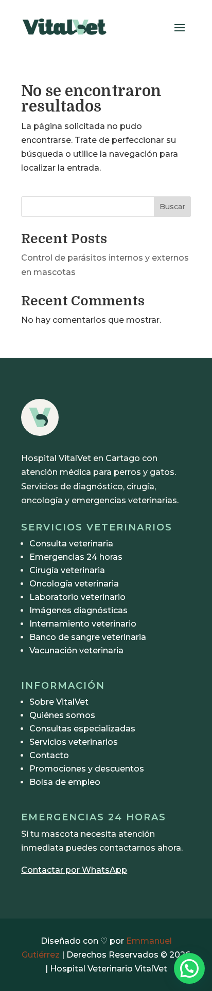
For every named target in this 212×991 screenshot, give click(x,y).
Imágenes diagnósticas (78, 610)
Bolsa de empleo (64, 782)
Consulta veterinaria (71, 543)
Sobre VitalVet (59, 702)
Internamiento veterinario (82, 624)
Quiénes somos (62, 715)
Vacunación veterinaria (76, 650)
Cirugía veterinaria (67, 570)
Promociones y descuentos (86, 769)
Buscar (172, 206)
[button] (189, 968)
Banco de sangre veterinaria (87, 637)
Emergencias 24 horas (75, 557)
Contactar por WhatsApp (74, 870)
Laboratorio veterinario (77, 597)
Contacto (49, 755)
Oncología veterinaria (74, 584)
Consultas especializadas (82, 728)
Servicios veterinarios (73, 742)
